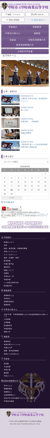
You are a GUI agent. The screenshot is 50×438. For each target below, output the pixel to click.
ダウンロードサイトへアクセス (34, 214)
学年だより (8, 386)
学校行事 (7, 370)
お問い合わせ (38, 14)
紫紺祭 (6, 373)
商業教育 (37, 27)
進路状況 (7, 341)
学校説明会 (8, 329)
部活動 (6, 363)
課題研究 (7, 305)
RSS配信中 (9, 202)
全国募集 (7, 322)
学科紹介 (7, 298)
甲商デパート (9, 376)
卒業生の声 (8, 348)
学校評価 (7, 279)
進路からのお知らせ (11, 354)
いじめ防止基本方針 (11, 282)
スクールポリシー (10, 255)
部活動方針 (8, 286)
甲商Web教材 (9, 401)
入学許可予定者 (25, 51)
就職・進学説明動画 (11, 351)
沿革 (5, 245)
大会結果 (7, 367)
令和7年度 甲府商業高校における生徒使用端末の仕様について (26, 315)
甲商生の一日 (9, 276)
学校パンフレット (10, 251)
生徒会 (13, 40)
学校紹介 (13, 27)
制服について (9, 270)
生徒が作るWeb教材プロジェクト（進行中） (20, 398)
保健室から (8, 392)
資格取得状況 (9, 301)
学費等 (6, 273)
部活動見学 (8, 325)
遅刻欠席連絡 (13, 20)
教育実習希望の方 (25, 45)
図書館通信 (8, 389)
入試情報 (7, 319)
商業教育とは (9, 295)
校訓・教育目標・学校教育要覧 (15, 248)
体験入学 (7, 332)
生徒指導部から (10, 395)
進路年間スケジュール (12, 344)
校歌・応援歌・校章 (11, 258)
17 (12, 186)
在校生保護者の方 (37, 40)
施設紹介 (7, 267)
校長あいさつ (9, 242)
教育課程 (7, 261)
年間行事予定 (9, 264)
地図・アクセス (14, 14)
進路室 (37, 33)
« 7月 (11, 198)
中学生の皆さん (13, 33)
